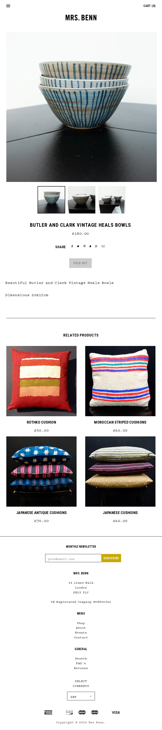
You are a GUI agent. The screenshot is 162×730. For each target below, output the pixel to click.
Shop (81, 622)
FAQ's (81, 662)
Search (81, 657)
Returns (81, 667)
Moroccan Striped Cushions (120, 422)
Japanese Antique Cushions (41, 512)
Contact (81, 636)
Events (81, 632)
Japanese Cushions (120, 512)
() (149, 6)
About (81, 627)
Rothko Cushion (41, 422)
